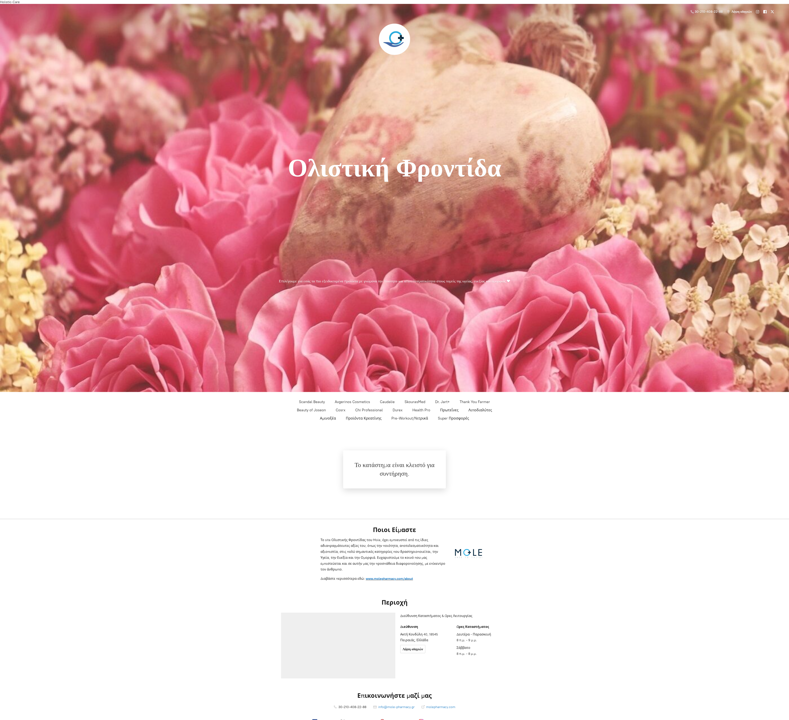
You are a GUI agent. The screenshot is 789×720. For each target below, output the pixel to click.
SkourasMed (415, 402)
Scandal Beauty (312, 402)
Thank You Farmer (475, 402)
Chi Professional (369, 410)
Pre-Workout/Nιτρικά (409, 418)
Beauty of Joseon (311, 410)
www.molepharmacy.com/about (389, 579)
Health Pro (421, 410)
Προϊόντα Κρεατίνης (364, 418)
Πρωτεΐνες (449, 410)
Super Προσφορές (453, 418)
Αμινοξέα (328, 418)
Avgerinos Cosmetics (352, 402)
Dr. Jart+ (442, 402)
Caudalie (387, 402)
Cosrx (340, 410)
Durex (398, 410)
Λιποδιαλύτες (480, 410)
